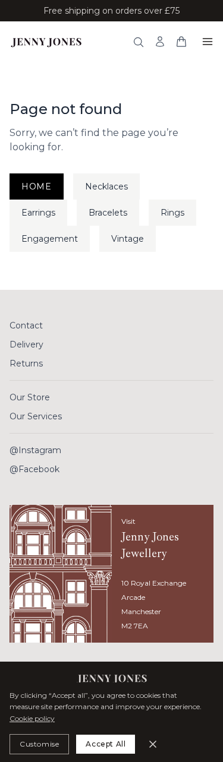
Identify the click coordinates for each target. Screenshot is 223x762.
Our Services (36, 416)
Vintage (127, 238)
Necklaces (106, 186)
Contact (26, 325)
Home (36, 186)
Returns (26, 363)
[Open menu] (207, 41)
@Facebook (34, 469)
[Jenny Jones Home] (46, 41)
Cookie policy (32, 718)
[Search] (139, 42)
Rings (172, 212)
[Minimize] (153, 744)
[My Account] (160, 42)
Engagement (49, 238)
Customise (39, 743)
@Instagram (35, 450)
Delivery (26, 344)
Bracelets (108, 212)
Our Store (30, 397)
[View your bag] (181, 42)
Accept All (105, 743)
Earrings (38, 212)
